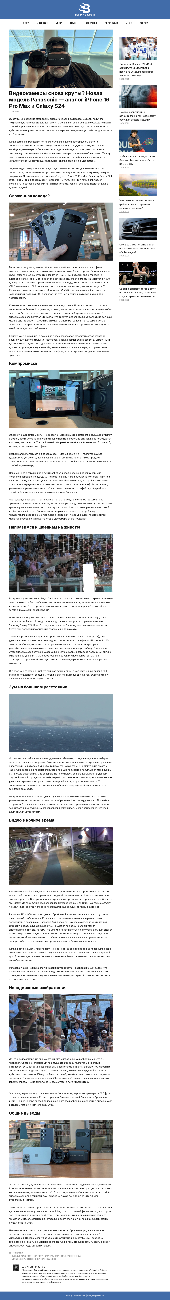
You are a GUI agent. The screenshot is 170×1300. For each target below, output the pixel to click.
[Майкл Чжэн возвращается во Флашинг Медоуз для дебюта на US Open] (138, 150)
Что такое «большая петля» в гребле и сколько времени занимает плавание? (136, 204)
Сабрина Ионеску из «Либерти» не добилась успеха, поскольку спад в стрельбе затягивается (137, 292)
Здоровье (42, 22)
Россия (25, 22)
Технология (90, 22)
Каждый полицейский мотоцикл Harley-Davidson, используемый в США (46, 1256)
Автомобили (111, 22)
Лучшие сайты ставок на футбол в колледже (34, 1259)
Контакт (144, 22)
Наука (73, 22)
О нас (129, 22)
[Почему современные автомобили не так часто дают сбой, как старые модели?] (138, 106)
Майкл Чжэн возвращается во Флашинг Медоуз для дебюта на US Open (137, 160)
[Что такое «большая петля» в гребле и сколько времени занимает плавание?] (138, 194)
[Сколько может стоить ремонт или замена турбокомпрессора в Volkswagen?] (138, 238)
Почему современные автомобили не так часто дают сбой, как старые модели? (137, 116)
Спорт (59, 22)
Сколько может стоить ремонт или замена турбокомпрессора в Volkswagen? (137, 248)
